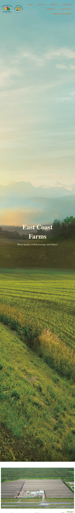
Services (51, 9)
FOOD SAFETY (65, 9)
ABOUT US (42, 4)
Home (30, 4)
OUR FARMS (66, 4)
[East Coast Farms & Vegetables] (12, 9)
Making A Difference (62, 14)
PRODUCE (53, 4)
